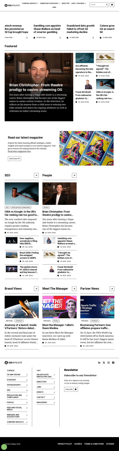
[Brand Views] (36, 288)
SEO (8, 390)
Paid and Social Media (14, 409)
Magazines (42, 402)
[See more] (36, 175)
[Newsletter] (112, 4)
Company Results (15, 422)
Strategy (11, 380)
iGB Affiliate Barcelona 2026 (44, 376)
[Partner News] (112, 288)
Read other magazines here (19, 151)
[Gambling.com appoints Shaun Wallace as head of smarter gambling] (49, 242)
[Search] (99, 4)
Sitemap (110, 444)
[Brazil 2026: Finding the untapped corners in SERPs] (11, 256)
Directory (66, 3)
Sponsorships (14, 385)
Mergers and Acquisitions (13, 416)
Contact (41, 397)
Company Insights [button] (29, 3)
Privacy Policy (65, 444)
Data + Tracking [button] (77, 3)
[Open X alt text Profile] (104, 362)
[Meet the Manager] (74, 288)
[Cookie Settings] (4, 447)
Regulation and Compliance (14, 396)
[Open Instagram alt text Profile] (108, 362)
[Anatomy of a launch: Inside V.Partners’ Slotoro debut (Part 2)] (22, 307)
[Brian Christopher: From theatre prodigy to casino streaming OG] (59, 193)
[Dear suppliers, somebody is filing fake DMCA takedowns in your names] (11, 242)
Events (40, 392)
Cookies (78, 444)
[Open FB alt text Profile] (113, 362)
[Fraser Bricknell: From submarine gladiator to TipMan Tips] (49, 270)
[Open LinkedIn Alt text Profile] (99, 362)
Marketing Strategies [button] (49, 3)
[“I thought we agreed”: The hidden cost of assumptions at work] (49, 256)
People (10, 402)
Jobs (54, 7)
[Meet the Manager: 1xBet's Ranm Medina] (59, 307)
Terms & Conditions (94, 444)
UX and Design (13, 375)
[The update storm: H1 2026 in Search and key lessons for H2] (11, 270)
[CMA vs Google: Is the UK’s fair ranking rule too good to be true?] (22, 193)
